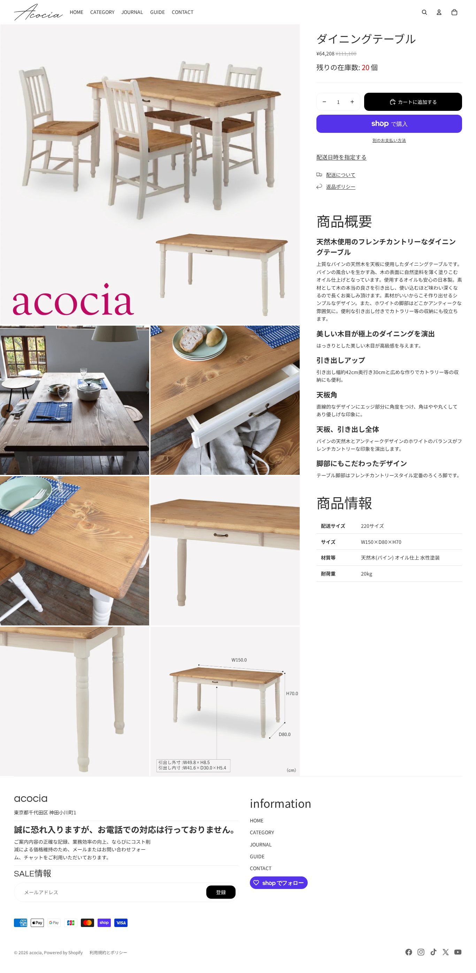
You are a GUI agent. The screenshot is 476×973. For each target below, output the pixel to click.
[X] (446, 952)
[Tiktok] (433, 952)
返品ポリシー (340, 186)
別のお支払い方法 (389, 140)
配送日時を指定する (341, 157)
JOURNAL (261, 844)
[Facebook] (409, 952)
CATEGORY (262, 832)
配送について (340, 174)
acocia (35, 952)
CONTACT (260, 868)
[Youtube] (458, 952)
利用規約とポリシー (108, 952)
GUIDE (257, 856)
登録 (221, 892)
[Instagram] (421, 952)
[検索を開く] (424, 12)
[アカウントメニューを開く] (439, 12)
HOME (256, 820)
